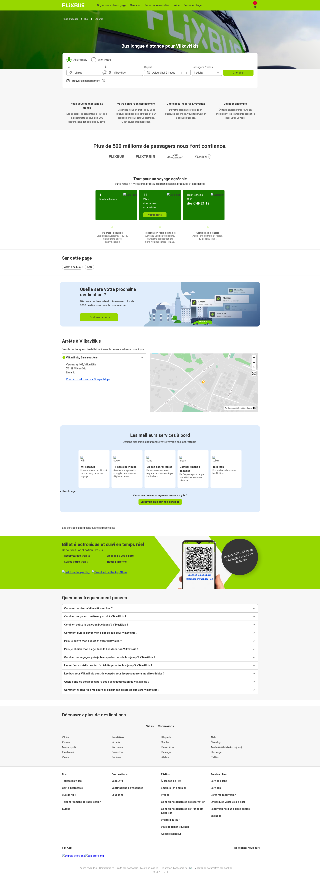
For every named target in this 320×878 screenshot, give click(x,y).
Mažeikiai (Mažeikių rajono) (226, 747)
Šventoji (215, 742)
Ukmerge (216, 752)
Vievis (65, 757)
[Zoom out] (254, 362)
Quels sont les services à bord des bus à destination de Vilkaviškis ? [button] (106, 681)
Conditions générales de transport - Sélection (183, 810)
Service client (218, 780)
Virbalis (116, 742)
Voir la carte (155, 215)
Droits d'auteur (170, 819)
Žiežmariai (117, 747)
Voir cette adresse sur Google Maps (88, 379)
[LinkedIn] (237, 855)
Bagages (215, 815)
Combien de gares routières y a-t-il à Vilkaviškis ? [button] (95, 616)
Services (215, 787)
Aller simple (80, 59)
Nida (213, 737)
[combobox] (89, 73)
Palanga (166, 752)
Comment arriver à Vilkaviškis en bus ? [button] (88, 608)
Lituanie (98, 19)
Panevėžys (167, 747)
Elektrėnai (68, 752)
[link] (160, 304)
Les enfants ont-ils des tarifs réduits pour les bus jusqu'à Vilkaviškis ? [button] (108, 665)
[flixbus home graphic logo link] (73, 5)
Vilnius (65, 737)
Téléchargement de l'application (81, 801)
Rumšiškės (118, 737)
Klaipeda (166, 737)
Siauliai (165, 742)
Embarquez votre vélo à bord (228, 801)
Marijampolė (69, 747)
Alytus (165, 757)
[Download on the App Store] (94, 856)
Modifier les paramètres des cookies (213, 868)
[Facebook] (234, 855)
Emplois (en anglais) (173, 787)
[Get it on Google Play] (73, 856)
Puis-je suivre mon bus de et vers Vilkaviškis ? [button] (93, 641)
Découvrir (117, 780)
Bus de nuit (69, 794)
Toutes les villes (72, 780)
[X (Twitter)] (238, 855)
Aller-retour (105, 59)
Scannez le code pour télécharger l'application (199, 577)
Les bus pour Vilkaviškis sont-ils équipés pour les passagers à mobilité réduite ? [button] (114, 673)
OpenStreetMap (244, 408)
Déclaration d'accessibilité (173, 868)
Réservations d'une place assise (230, 808)
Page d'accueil (70, 19)
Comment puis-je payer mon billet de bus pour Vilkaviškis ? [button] (101, 632)
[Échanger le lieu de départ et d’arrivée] (104, 72)
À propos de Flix (171, 780)
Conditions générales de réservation (183, 801)
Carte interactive (72, 787)
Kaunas (66, 742)
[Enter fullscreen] (254, 373)
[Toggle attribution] (254, 408)
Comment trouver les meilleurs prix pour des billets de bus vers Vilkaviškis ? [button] (112, 689)
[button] (104, 358)
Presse (165, 794)
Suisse (66, 808)
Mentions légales (149, 868)
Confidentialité (106, 868)
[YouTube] (236, 855)
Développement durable (175, 826)
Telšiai (214, 757)
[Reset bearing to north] (254, 367)
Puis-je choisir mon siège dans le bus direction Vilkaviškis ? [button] (101, 649)
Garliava (116, 757)
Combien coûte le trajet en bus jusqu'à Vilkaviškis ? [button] (96, 624)
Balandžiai (117, 752)
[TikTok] (239, 855)
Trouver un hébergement (86, 80)
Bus (86, 19)
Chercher (238, 72)
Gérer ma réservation (223, 794)
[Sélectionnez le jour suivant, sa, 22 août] (186, 73)
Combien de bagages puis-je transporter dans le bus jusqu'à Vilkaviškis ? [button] (109, 657)
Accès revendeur (171, 833)
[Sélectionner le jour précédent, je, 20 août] (182, 73)
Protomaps (230, 408)
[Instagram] (235, 855)
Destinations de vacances (127, 787)
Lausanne (117, 794)
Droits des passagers (127, 868)
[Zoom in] (254, 357)
